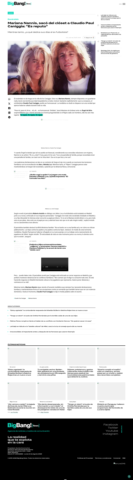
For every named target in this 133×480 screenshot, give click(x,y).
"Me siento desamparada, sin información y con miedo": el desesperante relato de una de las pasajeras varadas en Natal (51, 407)
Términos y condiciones (103, 458)
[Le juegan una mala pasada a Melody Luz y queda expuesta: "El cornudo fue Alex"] (21, 178)
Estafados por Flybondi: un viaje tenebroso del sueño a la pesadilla (111, 34)
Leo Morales (14, 412)
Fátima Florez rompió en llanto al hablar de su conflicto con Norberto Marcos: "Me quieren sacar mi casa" (51, 321)
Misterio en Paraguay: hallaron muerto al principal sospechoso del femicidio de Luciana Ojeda (110, 407)
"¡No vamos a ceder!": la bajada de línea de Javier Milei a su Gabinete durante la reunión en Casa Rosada (21, 407)
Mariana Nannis (33, 298)
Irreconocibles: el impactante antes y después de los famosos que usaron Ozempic (42, 332)
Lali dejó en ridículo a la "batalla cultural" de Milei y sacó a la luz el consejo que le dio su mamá (46, 326)
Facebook (110, 424)
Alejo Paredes (44, 412)
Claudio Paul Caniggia (20, 298)
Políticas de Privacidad (85, 458)
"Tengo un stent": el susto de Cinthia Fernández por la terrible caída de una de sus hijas (43, 316)
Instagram (110, 433)
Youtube (112, 430)
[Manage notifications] (129, 476)
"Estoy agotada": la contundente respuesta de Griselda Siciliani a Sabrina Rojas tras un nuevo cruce (48, 310)
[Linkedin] (9, 112)
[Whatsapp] (9, 99)
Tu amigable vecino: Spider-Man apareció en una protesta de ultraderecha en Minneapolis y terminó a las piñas (52, 372)
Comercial (116, 458)
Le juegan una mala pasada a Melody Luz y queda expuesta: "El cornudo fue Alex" (48, 176)
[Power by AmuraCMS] (119, 464)
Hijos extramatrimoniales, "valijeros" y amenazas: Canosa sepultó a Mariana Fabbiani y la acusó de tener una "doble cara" (47, 247)
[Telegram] (9, 117)
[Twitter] (9, 103)
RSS (124, 458)
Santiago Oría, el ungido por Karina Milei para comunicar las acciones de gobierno (110, 52)
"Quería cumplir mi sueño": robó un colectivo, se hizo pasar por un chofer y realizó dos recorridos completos (110, 372)
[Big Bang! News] (19, 4)
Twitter (113, 427)
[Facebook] (9, 108)
